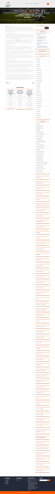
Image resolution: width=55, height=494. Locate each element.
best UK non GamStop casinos (41, 437)
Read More (10, 107)
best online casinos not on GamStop (41, 162)
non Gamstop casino (39, 125)
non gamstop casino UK (40, 271)
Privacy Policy (37, 3)
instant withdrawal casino (40, 151)
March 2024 (39, 115)
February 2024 (39, 117)
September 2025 (39, 80)
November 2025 (39, 76)
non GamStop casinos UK (40, 221)
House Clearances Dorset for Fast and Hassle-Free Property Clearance (33, 488)
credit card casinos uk (39, 136)
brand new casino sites (39, 152)
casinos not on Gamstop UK (40, 210)
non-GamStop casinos (39, 392)
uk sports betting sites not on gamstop (42, 448)
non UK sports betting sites (40, 133)
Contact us (31, 3)
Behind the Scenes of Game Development (20, 92)
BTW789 (37, 143)
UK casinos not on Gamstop (40, 326)
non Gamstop (38, 293)
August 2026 (39, 58)
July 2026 (38, 60)
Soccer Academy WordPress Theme (28, 492)
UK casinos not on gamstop (40, 243)
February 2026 (39, 70)
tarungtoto (38, 199)
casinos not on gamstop (40, 144)
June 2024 (38, 109)
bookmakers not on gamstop (40, 370)
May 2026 (38, 64)
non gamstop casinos (39, 128)
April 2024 (38, 113)
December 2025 (39, 74)
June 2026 (38, 62)
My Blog (19, 11)
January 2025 (39, 97)
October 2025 (39, 78)
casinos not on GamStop (40, 414)
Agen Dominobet (39, 138)
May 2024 (38, 111)
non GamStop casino (39, 381)
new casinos (38, 149)
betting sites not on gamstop (40, 168)
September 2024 (39, 105)
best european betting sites (40, 146)
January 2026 (39, 72)
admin (27, 19)
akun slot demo (38, 177)
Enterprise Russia (8, 6)
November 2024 (39, 101)
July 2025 (38, 84)
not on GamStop (38, 170)
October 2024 (39, 103)
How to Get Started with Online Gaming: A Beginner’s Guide (29, 93)
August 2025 (39, 82)
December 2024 (39, 99)
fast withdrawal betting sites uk (41, 141)
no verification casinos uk (40, 459)
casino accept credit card (40, 154)
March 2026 (39, 68)
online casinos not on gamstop (41, 304)
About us (27, 3)
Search (42, 25)
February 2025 (39, 95)
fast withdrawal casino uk (40, 470)
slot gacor (37, 403)
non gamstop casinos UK (40, 167)
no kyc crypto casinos (39, 188)
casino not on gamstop (39, 359)
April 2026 (38, 66)
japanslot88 (38, 130)
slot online (38, 254)
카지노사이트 (38, 232)
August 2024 (39, 107)
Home (16, 11)
